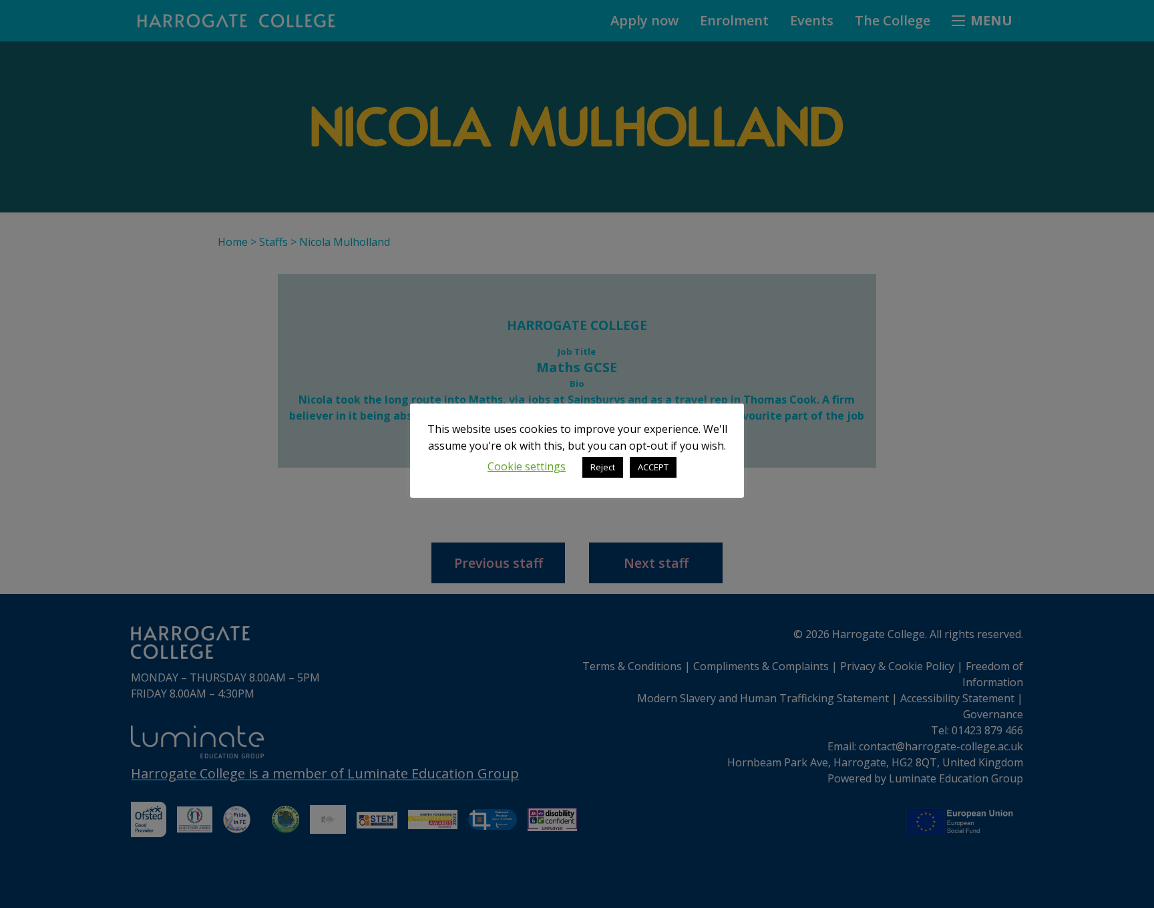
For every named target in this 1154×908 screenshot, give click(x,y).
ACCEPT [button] (653, 467)
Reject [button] (602, 467)
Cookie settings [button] (527, 466)
